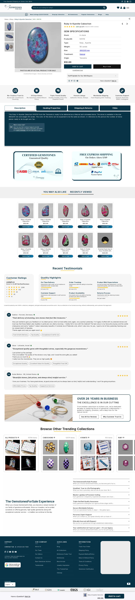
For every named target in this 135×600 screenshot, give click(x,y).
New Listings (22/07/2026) (39, 14)
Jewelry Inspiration (63, 565)
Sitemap (59, 573)
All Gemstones (73, 14)
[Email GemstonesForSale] (10, 552)
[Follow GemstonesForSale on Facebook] (5, 552)
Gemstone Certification (86, 569)
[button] (124, 7)
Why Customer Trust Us (112, 417)
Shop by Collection (58, 14)
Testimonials (39, 565)
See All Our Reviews (89, 417)
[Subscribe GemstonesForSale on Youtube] (16, 552)
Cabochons (48, 438)
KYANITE (84, 438)
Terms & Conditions (85, 561)
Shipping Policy (84, 550)
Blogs (100, 14)
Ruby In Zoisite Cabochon (65, 250)
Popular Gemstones (87, 14)
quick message (21, 130)
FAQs (115, 108)
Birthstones (60, 558)
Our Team (38, 550)
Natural (82, 54)
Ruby (120, 438)
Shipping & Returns (83, 108)
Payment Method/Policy (86, 554)
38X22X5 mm (85, 50)
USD (127, 7)
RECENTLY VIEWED (81, 192)
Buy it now (107, 66)
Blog (58, 546)
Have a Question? (108, 81)
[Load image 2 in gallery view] (9, 36)
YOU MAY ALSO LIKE (54, 192)
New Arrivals (61, 561)
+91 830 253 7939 (23, 547)
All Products (11, 438)
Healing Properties (51, 108)
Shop (11, 19)
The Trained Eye (62, 569)
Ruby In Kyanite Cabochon (26, 220)
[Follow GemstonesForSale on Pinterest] (13, 552)
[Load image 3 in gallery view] (9, 46)
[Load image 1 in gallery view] (9, 26)
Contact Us (38, 558)
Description (20, 108)
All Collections (61, 550)
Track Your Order (84, 546)
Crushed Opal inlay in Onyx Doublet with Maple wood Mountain (105, 250)
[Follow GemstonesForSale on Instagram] (7, 552)
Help (107, 14)
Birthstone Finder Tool (64, 554)
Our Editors (39, 554)
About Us (38, 546)
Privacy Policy (83, 565)
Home (6, 19)
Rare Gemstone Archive (43, 561)
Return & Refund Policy (86, 558)
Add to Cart (26, 227)
